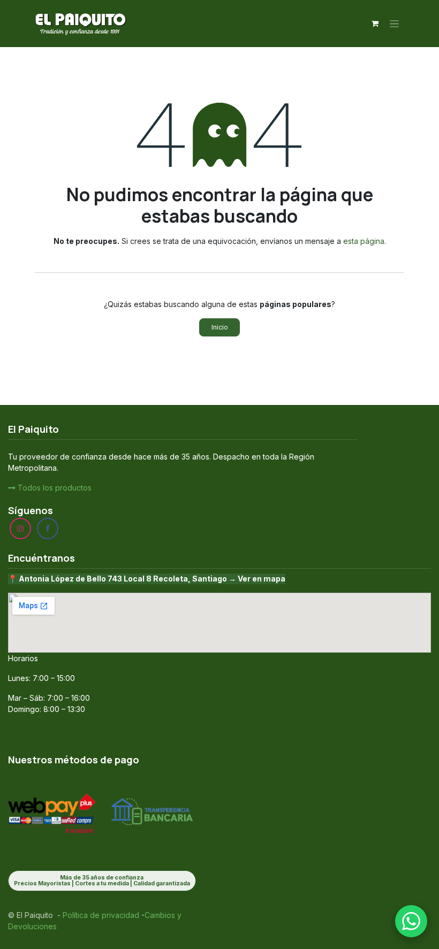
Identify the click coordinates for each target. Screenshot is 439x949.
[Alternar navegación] (394, 23)
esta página (363, 241)
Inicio (219, 327)
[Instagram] (20, 528)
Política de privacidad (99, 915)
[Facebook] (47, 528)
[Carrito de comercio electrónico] (374, 23)
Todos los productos (54, 487)
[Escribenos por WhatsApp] (411, 921)
